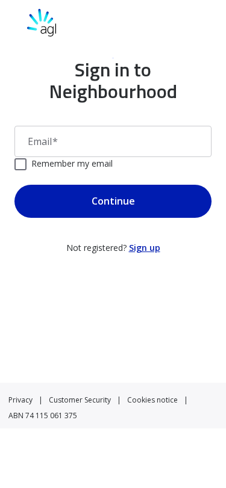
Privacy (20, 400)
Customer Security (80, 400)
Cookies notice (152, 400)
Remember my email (72, 163)
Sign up (144, 247)
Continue (113, 201)
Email (43, 141)
